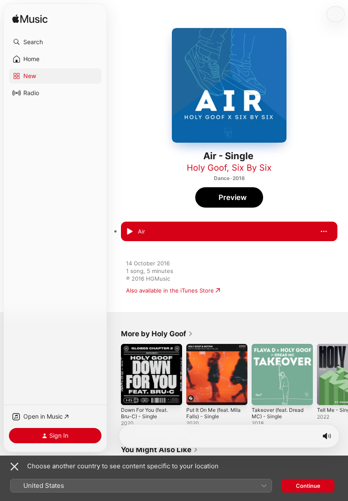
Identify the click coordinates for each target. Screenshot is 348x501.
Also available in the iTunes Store (170, 290)
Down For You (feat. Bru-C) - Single (144, 413)
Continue (308, 485)
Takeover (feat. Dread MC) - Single (277, 413)
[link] (157, 333)
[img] (30, 19)
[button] (55, 42)
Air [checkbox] (141, 231)
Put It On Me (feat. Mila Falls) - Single (213, 413)
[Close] (14, 466)
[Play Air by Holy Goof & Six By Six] (129, 231)
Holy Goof (207, 168)
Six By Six (252, 168)
